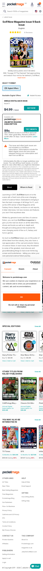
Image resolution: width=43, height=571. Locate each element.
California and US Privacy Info (10, 516)
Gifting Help (26, 501)
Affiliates (5, 543)
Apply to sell (6, 558)
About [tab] (35, 269)
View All (38, 326)
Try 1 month (31, 129)
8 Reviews (28, 32)
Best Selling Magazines (10, 490)
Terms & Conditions (9, 522)
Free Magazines (7, 494)
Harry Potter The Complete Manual (10, 355)
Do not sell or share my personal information (21, 306)
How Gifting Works (28, 497)
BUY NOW (31, 108)
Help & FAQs (26, 482)
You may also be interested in (11, 419)
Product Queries (7, 539)
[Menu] (3, 4)
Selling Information (8, 554)
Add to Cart (11, 312)
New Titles (6, 486)
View (4, 312)
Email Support (26, 486)
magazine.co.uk (27, 548)
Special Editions (11, 326)
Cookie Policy (7, 526)
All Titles (5, 482)
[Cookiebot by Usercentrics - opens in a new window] (30, 262)
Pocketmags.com (27, 543)
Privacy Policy (7, 510)
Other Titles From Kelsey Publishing (12, 371)
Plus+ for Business (8, 506)
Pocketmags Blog (8, 498)
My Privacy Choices (9, 530)
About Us (25, 539)
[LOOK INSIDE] (21, 67)
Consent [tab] (7, 269)
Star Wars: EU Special (28, 355)
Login (4, 562)
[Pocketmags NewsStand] (15, 4)
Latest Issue (8, 17)
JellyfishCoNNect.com (29, 552)
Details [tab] (21, 269)
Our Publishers (7, 502)
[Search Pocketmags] (4, 11)
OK (21, 297)
